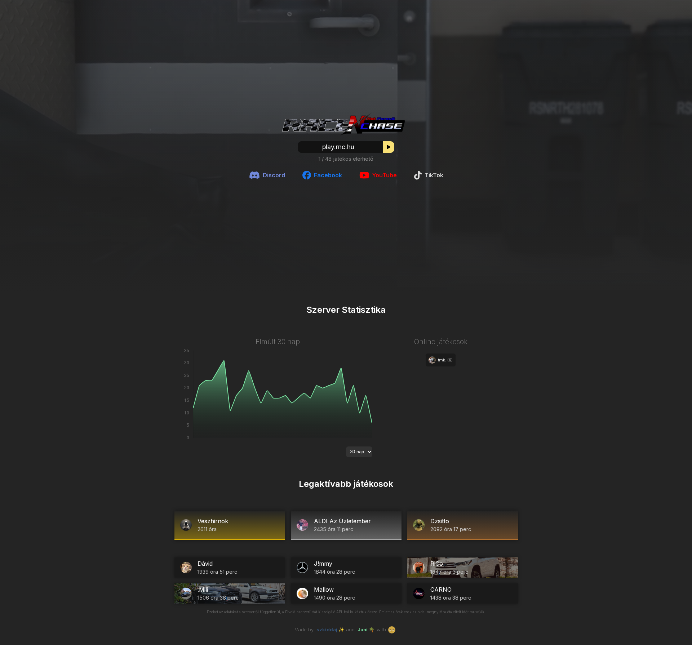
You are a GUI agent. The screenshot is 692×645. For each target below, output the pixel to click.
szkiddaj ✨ (330, 629)
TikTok (434, 175)
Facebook (328, 175)
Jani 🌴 (366, 629)
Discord (274, 175)
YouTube (384, 175)
